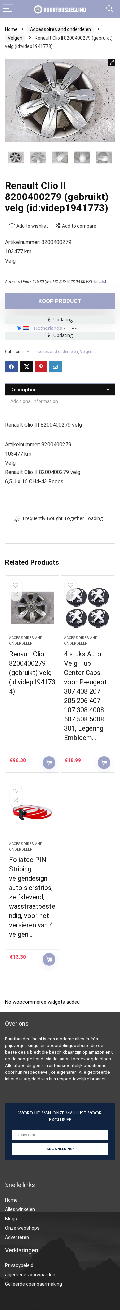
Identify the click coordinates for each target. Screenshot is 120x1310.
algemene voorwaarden (30, 1274)
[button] (111, 62)
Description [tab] (23, 389)
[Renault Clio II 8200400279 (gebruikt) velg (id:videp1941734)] (32, 608)
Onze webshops (22, 1228)
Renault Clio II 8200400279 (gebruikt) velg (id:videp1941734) (32, 672)
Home (11, 29)
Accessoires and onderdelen (60, 29)
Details (99, 281)
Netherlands (48, 328)
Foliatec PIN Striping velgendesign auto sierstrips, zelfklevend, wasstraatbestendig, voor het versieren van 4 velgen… (32, 897)
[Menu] (8, 9)
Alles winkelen (20, 1209)
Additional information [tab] (34, 401)
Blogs (11, 1218)
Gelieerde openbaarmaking (33, 1284)
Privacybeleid (19, 1265)
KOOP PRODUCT (60, 301)
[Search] (110, 9)
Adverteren (17, 1237)
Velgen (15, 38)
